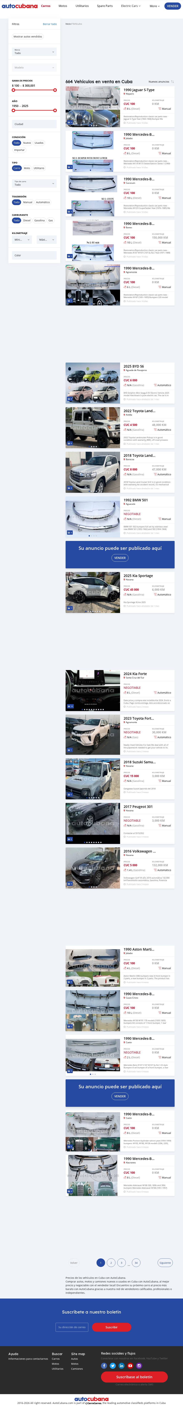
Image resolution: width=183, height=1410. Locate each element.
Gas (50, 220)
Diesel (27, 220)
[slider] (13, 90)
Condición (19, 137)
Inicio (68, 23)
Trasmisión (19, 196)
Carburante (20, 215)
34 (136, 1262)
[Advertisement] (34, 289)
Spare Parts (105, 6)
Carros (45, 6)
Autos (74, 1358)
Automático (43, 202)
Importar (19, 150)
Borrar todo (50, 24)
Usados (39, 142)
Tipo (14, 162)
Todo (16, 142)
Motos (63, 6)
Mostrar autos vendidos (28, 36)
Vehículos (77, 23)
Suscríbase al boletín (134, 1377)
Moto (27, 168)
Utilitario (39, 168)
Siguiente (165, 1262)
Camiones (77, 1368)
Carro (17, 168)
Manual (27, 202)
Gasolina (39, 220)
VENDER (172, 6)
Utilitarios (82, 6)
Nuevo (27, 142)
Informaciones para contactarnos (28, 1358)
